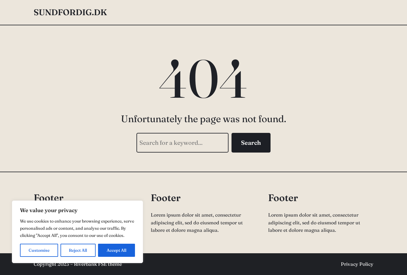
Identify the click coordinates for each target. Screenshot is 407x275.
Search (251, 142)
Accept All (116, 250)
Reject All (78, 250)
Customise (39, 250)
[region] (77, 232)
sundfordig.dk (70, 12)
